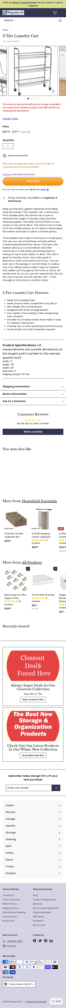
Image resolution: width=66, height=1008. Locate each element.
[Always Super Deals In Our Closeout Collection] (33, 666)
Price (6, 126)
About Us (37, 903)
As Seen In (38, 920)
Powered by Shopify (36, 1001)
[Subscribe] (56, 788)
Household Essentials (39, 501)
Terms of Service (11, 899)
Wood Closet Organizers (46, 908)
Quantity (8, 140)
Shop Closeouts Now (33, 699)
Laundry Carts (10, 118)
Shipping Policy (10, 908)
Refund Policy (10, 903)
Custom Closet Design (44, 899)
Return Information (15, 394)
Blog (35, 895)
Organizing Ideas (42, 912)
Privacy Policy (10, 916)
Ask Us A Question (14, 401)
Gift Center (38, 916)
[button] (39, 540)
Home (5, 30)
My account (9, 920)
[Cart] (54, 12)
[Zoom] (53, 91)
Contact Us (8, 895)
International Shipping (14, 912)
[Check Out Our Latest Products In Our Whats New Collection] (33, 726)
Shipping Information (16, 386)
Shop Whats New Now (33, 755)
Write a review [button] (33, 431)
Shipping (7, 174)
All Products (32, 562)
